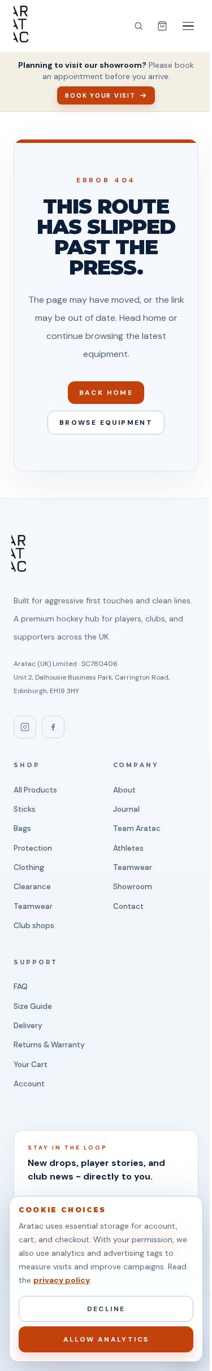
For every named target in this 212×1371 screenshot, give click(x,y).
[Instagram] (25, 727)
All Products (35, 790)
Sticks (25, 809)
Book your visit (100, 95)
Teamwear (33, 906)
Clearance (32, 886)
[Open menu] (188, 26)
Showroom (132, 886)
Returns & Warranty (49, 1045)
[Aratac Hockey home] (21, 24)
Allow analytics (106, 1339)
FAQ (21, 986)
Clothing (29, 867)
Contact (128, 906)
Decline (106, 1308)
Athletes (128, 848)
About (124, 790)
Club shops (34, 925)
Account (29, 1084)
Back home (106, 392)
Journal (126, 809)
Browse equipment (106, 422)
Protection (33, 848)
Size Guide (33, 1006)
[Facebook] (53, 727)
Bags (22, 828)
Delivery (28, 1025)
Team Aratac (137, 828)
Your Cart (30, 1064)
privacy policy (61, 1280)
